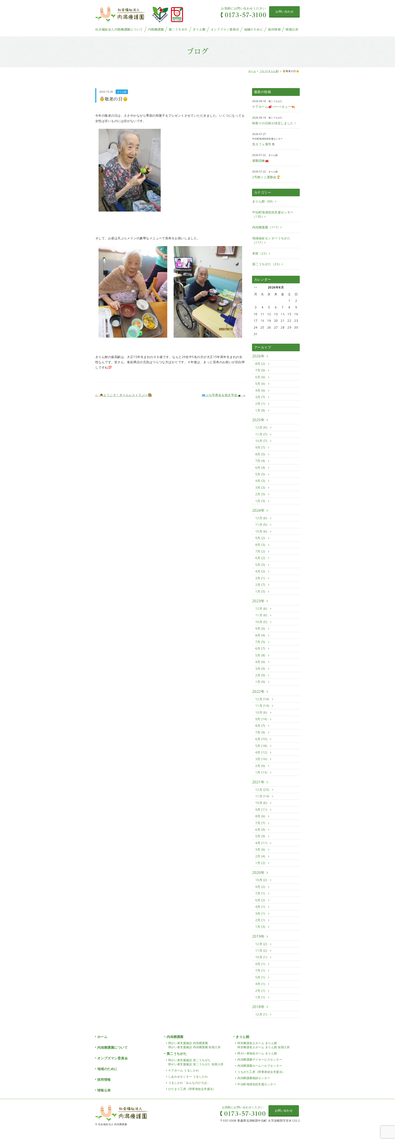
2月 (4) (260, 856)
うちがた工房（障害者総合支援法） (261, 1072)
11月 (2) (261, 950)
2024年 (258, 510)
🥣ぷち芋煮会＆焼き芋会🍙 (223, 395)
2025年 (258, 419)
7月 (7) (260, 823)
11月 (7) (261, 434)
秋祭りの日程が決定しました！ (274, 123)
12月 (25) (262, 789)
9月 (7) (260, 447)
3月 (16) (261, 759)
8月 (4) (260, 635)
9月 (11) (261, 809)
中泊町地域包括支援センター (256, 1084)
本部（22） (260, 253)
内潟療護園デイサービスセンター (259, 1059)
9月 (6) (260, 628)
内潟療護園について (112, 1047)
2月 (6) (260, 766)
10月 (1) (261, 957)
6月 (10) (261, 739)
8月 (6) (260, 816)
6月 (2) (260, 558)
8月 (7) (260, 725)
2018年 (258, 1006)
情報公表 (292, 29)
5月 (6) (260, 383)
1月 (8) (260, 410)
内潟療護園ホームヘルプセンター (259, 1066)
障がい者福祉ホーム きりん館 (257, 1053)
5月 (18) (261, 746)
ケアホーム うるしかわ (183, 1070)
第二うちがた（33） (267, 264)
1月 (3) (260, 501)
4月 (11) (261, 843)
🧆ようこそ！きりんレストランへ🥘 (123, 395)
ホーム (252, 71)
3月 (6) (260, 849)
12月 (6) (261, 518)
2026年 (258, 356)
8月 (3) (260, 545)
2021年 (258, 781)
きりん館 (199, 29)
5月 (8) (260, 655)
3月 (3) (260, 487)
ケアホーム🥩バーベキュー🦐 (273, 107)
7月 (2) (260, 551)
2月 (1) (260, 403)
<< (256, 287)
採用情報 (274, 29)
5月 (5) (260, 474)
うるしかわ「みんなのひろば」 (189, 1083)
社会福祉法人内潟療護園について (119, 29)
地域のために (253, 29)
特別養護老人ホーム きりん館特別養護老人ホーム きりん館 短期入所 (263, 1045)
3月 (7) (260, 397)
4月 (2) (260, 571)
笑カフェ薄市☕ (263, 144)
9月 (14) (261, 719)
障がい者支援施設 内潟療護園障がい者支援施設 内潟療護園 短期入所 (194, 1045)
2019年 (258, 936)
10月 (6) (261, 531)
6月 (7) (260, 648)
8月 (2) (260, 364)
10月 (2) (261, 880)
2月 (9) (260, 675)
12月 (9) (261, 427)
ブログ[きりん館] (269, 71)
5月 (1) (260, 977)
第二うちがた (178, 29)
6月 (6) (260, 377)
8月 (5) (260, 454)
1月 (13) (261, 772)
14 (283, 314)
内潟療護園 (156, 29)
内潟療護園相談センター (253, 1078)
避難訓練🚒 (260, 160)
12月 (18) (262, 699)
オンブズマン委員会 (224, 29)
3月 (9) (260, 668)
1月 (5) (260, 591)
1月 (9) (260, 682)
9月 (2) (260, 538)
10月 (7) (261, 441)
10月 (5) (261, 622)
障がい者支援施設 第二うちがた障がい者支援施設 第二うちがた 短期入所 (196, 1062)
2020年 (258, 872)
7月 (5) (260, 642)
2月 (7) (260, 585)
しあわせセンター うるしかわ (188, 1076)
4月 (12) (261, 752)
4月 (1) (260, 907)
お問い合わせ (284, 11)
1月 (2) (260, 863)
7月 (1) (260, 893)
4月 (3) (260, 481)
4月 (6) (260, 390)
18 (262, 321)
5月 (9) (260, 836)
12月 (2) (261, 944)
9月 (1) (260, 964)
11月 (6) (261, 615)
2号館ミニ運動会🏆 (266, 177)
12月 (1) (261, 1014)
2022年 (258, 691)
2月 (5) (260, 494)
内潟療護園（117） (266, 227)
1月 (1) (260, 997)
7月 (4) (260, 461)
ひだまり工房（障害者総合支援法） (192, 1089)
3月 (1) (260, 578)
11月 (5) (261, 524)
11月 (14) (262, 706)
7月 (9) (260, 370)
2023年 (258, 600)
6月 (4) (260, 467)
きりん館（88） (263, 201)
